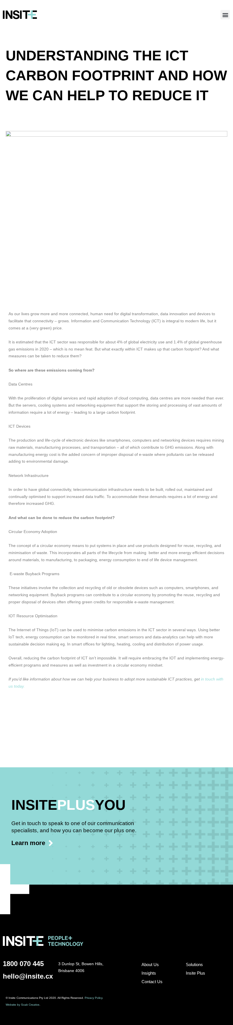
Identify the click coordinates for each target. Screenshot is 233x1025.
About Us (150, 964)
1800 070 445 (23, 963)
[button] (225, 14)
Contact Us (152, 981)
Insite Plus (195, 973)
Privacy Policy (93, 997)
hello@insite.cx (28, 976)
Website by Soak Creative (22, 1004)
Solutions (194, 964)
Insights (149, 973)
